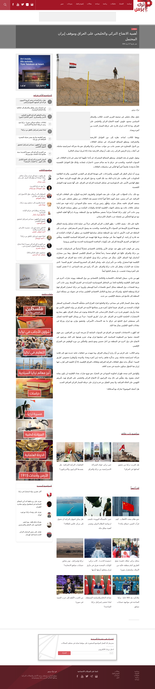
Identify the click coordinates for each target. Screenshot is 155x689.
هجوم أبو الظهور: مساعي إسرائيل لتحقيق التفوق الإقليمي (32, 146)
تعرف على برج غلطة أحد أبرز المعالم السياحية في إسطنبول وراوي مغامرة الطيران (29, 504)
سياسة (129, 4)
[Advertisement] (73, 125)
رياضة (105, 4)
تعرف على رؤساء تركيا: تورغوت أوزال (30, 513)
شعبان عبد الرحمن (38, 255)
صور (62, 4)
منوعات (69, 4)
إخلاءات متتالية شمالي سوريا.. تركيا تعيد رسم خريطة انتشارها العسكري (32, 123)
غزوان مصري (40, 248)
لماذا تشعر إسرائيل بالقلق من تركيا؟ (33, 130)
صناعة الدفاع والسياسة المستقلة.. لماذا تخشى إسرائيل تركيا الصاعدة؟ (98, 602)
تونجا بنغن (42, 205)
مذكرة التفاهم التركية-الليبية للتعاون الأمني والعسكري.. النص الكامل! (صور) (32, 116)
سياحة (97, 4)
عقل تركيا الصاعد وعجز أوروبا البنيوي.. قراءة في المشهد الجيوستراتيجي (32, 101)
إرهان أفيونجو (40, 198)
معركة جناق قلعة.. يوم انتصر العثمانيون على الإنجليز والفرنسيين (29, 523)
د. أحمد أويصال (40, 238)
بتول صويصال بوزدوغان (37, 188)
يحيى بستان (41, 182)
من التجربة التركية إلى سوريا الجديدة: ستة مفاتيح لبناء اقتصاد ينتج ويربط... (31, 153)
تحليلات (113, 4)
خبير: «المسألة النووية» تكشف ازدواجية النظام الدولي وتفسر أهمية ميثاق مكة (99, 523)
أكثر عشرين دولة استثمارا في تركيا (29, 491)
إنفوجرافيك (80, 4)
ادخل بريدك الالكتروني (106, 649)
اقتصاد (121, 4)
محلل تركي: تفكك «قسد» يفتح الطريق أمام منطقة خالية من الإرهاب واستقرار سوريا (127, 565)
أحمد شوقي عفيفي (38, 232)
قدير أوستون (41, 223)
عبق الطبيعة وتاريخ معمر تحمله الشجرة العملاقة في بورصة (32, 138)
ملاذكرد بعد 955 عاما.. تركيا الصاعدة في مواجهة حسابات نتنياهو (128, 602)
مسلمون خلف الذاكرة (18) (36, 253)
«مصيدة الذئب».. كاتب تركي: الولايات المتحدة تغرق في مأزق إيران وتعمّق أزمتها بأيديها (99, 565)
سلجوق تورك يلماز (39, 214)
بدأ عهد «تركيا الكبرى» (37, 186)
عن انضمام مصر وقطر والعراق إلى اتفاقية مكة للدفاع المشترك (31, 109)
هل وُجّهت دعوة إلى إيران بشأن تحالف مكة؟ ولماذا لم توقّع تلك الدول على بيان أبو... (31, 178)
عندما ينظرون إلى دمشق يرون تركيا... (32, 203)
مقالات (89, 4)
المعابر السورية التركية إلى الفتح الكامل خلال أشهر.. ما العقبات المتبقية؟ (32, 160)
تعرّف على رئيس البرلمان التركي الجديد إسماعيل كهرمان (30, 533)
